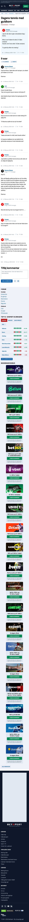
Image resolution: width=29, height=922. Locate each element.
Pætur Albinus (5, 355)
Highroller (4, 351)
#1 (2, 52)
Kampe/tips (11, 13)
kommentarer (4, 24)
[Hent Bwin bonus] (14, 566)
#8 (1, 215)
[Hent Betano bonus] (14, 527)
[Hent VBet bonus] (14, 469)
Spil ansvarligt (5, 1)
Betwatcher (4, 873)
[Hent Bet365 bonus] (14, 447)
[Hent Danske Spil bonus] (14, 749)
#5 (1, 150)
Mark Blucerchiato (6, 343)
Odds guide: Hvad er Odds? (8, 880)
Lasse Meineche (5, 347)
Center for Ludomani (6, 846)
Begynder (3, 303)
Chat (2, 308)
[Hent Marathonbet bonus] (14, 708)
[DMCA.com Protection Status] (7, 911)
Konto (25, 6)
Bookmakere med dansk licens (9, 859)
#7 (1, 199)
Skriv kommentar (7, 281)
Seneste (14, 61)
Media (26, 10)
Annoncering (4, 893)
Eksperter (3, 841)
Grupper (3, 311)
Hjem (2, 13)
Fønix (3, 340)
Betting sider (4, 853)
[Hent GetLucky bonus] (14, 646)
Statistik (3, 875)
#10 (2, 262)
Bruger (10, 320)
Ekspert (4, 320)
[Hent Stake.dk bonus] (14, 488)
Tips (15, 10)
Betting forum (4, 871)
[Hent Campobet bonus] (14, 408)
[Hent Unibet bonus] (14, 508)
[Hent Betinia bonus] (14, 389)
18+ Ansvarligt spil (19, 919)
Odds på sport (4, 837)
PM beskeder (4, 313)
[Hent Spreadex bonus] (14, 687)
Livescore (3, 877)
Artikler (3, 839)
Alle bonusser (6, 766)
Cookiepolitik (4, 900)
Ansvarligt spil (4, 882)
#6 (1, 166)
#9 (1, 234)
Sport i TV (3, 844)
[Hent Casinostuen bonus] (14, 586)
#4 (1, 126)
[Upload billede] (18, 281)
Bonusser (10, 10)
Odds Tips (3, 835)
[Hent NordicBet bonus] (14, 728)
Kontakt (3, 889)
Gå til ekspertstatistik (7, 359)
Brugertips (4, 296)
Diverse (3, 301)
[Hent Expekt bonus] (14, 627)
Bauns (3, 332)
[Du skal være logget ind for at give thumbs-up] (17, 53)
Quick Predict (18, 320)
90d (3, 324)
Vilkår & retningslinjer (6, 895)
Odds (18, 10)
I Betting (4, 336)
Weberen (4, 328)
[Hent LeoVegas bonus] (14, 667)
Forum (22, 10)
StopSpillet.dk (7, 2)
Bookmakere (4, 10)
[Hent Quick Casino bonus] (14, 369)
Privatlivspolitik (5, 898)
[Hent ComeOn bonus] (14, 607)
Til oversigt (6, 61)
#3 (1, 107)
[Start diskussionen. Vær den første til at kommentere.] (14, 274)
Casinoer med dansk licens (8, 862)
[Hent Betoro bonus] (14, 428)
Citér (23, 52)
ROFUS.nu (15, 1)
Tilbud (2, 864)
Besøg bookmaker (14, 378)
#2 (1, 81)
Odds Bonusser (5, 855)
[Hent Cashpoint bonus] (14, 547)
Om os (2, 891)
